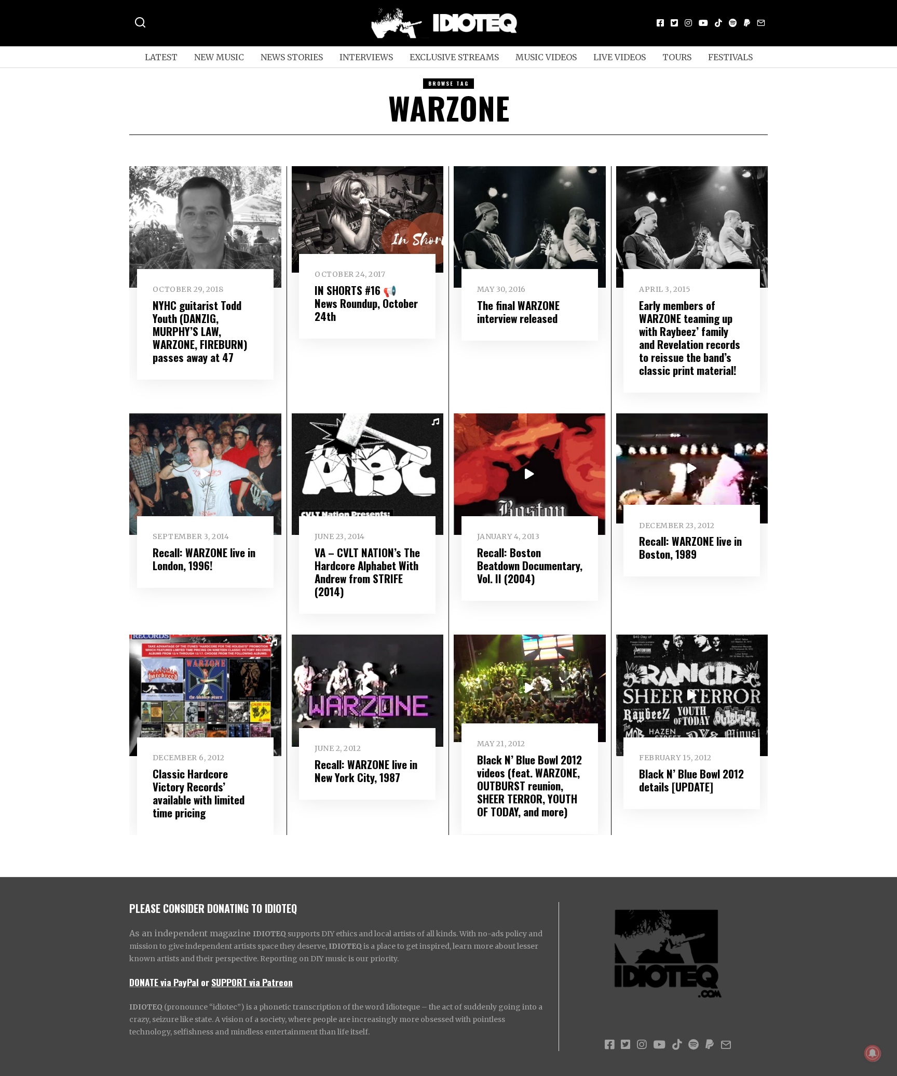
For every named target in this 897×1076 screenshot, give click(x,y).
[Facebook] (660, 23)
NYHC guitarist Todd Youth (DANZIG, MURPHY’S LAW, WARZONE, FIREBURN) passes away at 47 (200, 331)
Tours (676, 57)
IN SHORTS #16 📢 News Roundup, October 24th (366, 303)
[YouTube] (703, 23)
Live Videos (619, 57)
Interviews (366, 57)
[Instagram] (688, 23)
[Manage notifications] (872, 1053)
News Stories (292, 57)
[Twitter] (674, 23)
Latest (161, 57)
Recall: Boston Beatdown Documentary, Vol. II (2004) (529, 565)
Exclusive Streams (454, 57)
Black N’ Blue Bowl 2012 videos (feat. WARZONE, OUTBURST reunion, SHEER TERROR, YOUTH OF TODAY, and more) (529, 785)
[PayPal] (747, 23)
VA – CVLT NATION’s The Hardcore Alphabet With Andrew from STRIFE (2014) (367, 571)
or (205, 982)
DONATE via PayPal (164, 982)
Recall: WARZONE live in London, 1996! (204, 558)
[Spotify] (733, 23)
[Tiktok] (718, 23)
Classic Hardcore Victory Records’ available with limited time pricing (198, 793)
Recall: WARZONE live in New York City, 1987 (366, 770)
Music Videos (546, 57)
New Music (219, 57)
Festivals (730, 57)
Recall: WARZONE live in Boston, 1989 (690, 547)
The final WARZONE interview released (518, 311)
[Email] (761, 23)
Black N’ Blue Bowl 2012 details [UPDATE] (691, 780)
